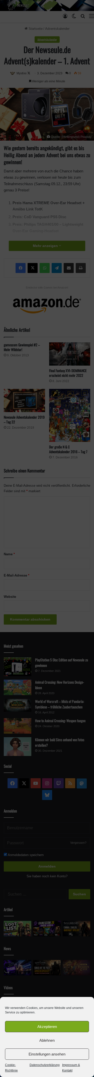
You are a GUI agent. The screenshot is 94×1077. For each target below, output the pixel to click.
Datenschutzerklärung (45, 1065)
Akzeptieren (47, 1026)
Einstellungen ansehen (47, 1054)
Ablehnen (47, 1040)
